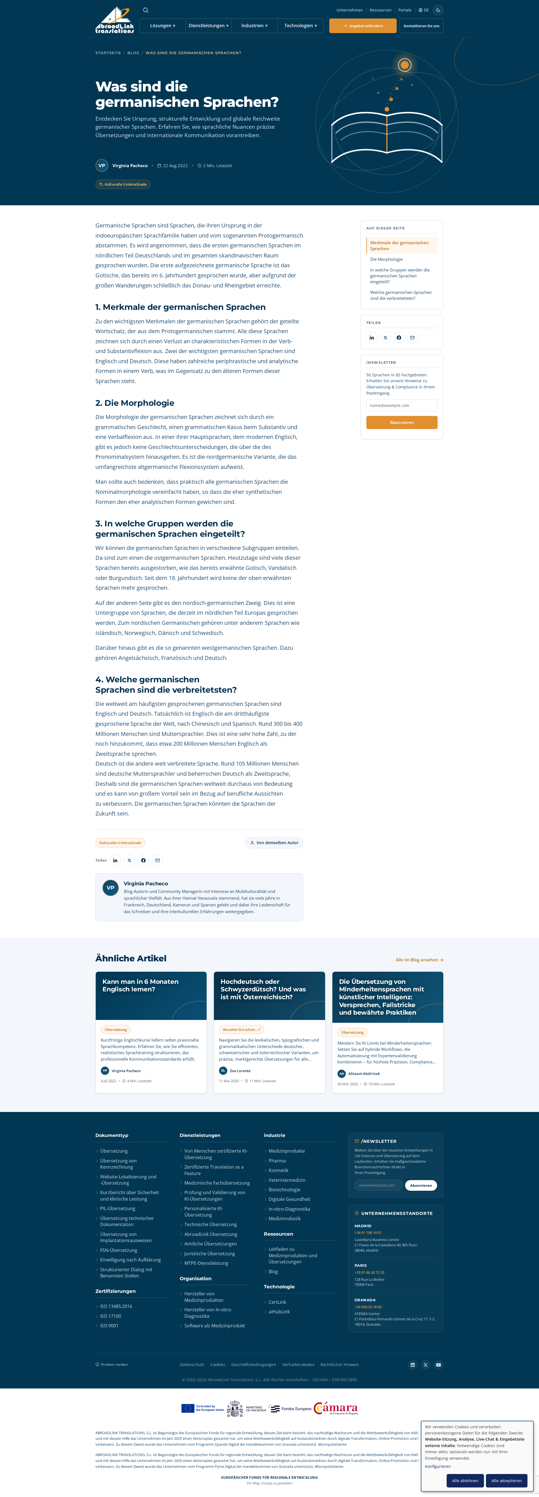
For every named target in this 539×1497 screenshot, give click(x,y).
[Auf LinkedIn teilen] (115, 860)
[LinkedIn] (413, 1365)
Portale (405, 10)
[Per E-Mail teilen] (157, 860)
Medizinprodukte (287, 1151)
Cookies (217, 1364)
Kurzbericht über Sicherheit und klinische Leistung (129, 1195)
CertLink (277, 1302)
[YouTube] (438, 1365)
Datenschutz (192, 1364)
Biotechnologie (284, 1190)
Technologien (300, 25)
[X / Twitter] (426, 1365)
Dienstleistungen (209, 25)
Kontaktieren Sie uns (421, 25)
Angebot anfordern (366, 25)
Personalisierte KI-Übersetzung (203, 1211)
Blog (133, 53)
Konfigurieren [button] (438, 1466)
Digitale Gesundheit (289, 1199)
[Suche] (146, 10)
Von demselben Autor (277, 842)
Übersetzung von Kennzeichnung (118, 1164)
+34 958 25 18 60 (368, 1307)
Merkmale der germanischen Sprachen (399, 245)
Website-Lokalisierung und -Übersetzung (128, 1180)
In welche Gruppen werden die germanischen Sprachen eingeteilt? (400, 275)
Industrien (254, 25)
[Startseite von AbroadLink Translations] (114, 19)
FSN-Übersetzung (118, 1250)
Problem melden (114, 1364)
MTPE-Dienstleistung (206, 1263)
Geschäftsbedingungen (253, 1364)
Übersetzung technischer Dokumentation (127, 1221)
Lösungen (162, 25)
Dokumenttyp (111, 1135)
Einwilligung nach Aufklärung (130, 1260)
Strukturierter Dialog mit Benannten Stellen (126, 1272)
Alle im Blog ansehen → (420, 959)
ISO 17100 (110, 1316)
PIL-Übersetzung (117, 1208)
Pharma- (278, 1161)
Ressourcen (381, 10)
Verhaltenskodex (298, 1364)
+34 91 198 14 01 (368, 1232)
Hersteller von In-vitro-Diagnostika (208, 1313)
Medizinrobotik (285, 1218)
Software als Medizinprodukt (214, 1326)
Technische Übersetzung (210, 1224)
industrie (274, 1135)
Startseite (108, 53)
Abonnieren (402, 422)
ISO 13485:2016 (116, 1306)
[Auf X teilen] (129, 860)
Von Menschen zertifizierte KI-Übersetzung (216, 1154)
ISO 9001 (109, 1326)
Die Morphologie (386, 259)
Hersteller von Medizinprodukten (203, 1297)
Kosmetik (278, 1170)
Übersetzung (114, 1151)
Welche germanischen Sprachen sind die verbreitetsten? (401, 295)
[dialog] (477, 1456)
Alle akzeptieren (507, 1480)
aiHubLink (279, 1312)
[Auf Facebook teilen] (143, 860)
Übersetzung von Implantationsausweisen (126, 1237)
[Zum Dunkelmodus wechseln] (438, 10)
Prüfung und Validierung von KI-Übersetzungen (214, 1195)
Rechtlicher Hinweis (340, 1364)
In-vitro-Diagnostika (289, 1209)
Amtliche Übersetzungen (210, 1244)
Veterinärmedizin (287, 1180)
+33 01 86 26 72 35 (369, 1272)
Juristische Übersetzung (209, 1253)
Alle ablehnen (465, 1480)
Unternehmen (350, 10)
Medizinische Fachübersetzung (217, 1183)
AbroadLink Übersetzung (210, 1234)
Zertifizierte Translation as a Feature (214, 1170)
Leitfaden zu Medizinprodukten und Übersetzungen (293, 1255)
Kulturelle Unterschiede (126, 184)
